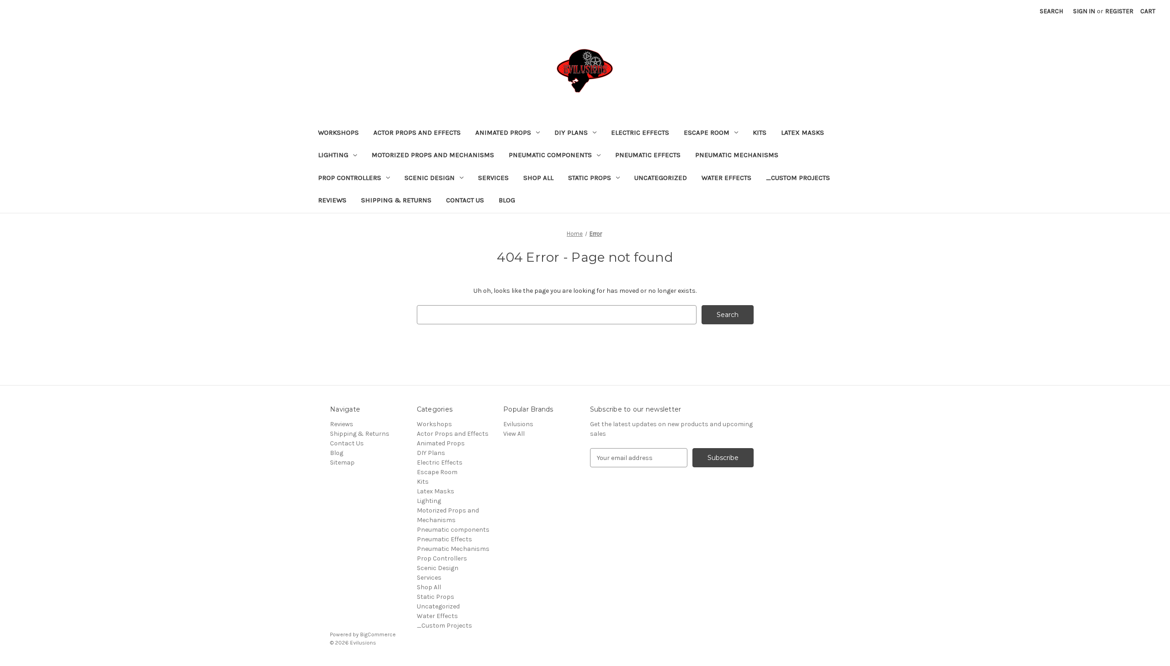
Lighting (333, 155)
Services (493, 178)
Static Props (589, 178)
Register (1119, 11)
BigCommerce (378, 634)
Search (1051, 11)
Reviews (332, 200)
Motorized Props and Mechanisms (433, 155)
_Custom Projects (798, 178)
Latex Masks (802, 132)
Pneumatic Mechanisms (736, 155)
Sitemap (342, 462)
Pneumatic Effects (648, 155)
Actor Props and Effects (417, 132)
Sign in (1084, 11)
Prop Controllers (349, 178)
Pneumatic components (550, 155)
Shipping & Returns (396, 200)
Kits (759, 132)
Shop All (538, 178)
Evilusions (518, 424)
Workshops (338, 132)
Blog (507, 200)
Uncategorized (660, 178)
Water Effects (726, 178)
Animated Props (503, 132)
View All (514, 434)
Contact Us (465, 200)
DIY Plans (571, 132)
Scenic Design (429, 178)
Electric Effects (640, 132)
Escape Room (706, 132)
